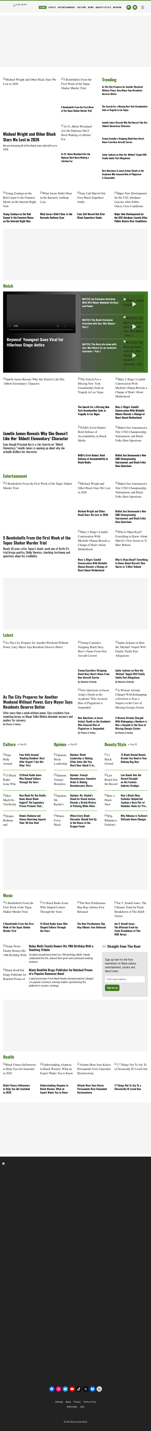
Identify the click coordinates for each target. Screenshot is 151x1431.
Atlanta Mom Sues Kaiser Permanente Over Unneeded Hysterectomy (92, 1089)
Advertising (72, 1406)
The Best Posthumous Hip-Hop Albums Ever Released (91, 925)
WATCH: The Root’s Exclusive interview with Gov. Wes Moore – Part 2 (99, 323)
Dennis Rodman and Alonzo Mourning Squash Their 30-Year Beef (32, 819)
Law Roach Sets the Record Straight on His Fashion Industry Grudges (131, 780)
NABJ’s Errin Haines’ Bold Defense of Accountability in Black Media (93, 458)
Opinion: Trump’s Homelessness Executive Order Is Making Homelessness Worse (83, 780)
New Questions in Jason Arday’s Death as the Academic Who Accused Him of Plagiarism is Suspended (123, 174)
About (68, 1401)
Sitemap (59, 1401)
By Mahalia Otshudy (87, 682)
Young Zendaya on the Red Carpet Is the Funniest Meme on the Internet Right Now (18, 217)
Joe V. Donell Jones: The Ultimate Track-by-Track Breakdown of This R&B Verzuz (127, 929)
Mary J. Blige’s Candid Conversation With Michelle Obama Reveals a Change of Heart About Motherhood (130, 412)
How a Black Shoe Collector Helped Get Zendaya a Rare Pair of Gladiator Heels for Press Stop (134, 801)
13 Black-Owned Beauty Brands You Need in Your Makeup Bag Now (134, 758)
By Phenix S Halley (12, 724)
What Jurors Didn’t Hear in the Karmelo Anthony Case (56, 215)
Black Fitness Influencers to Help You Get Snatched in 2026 (16, 1089)
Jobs (82, 1406)
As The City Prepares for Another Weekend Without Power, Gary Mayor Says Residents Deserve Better (122, 90)
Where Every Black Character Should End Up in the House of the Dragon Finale (83, 821)
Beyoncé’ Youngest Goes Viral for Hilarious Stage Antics (35, 342)
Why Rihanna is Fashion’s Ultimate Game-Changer (134, 817)
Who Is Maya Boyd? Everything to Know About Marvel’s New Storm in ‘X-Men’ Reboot (131, 563)
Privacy (77, 1401)
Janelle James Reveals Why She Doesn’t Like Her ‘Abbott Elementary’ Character (124, 124)
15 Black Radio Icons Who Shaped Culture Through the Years (30, 778)
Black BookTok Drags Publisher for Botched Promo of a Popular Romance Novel (60, 971)
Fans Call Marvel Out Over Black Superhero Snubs (91, 215)
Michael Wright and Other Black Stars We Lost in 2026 (29, 136)
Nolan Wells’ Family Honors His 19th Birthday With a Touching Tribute (61, 947)
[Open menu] (142, 7)
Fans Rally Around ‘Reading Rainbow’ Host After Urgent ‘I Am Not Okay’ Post (32, 760)
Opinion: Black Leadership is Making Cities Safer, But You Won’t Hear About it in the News (82, 760)
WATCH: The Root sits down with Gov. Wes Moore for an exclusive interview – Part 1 (99, 348)
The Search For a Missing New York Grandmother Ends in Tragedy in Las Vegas (125, 108)
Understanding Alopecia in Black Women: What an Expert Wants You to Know (54, 1089)
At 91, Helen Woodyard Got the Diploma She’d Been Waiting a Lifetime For (75, 157)
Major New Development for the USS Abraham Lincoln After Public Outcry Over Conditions (130, 217)
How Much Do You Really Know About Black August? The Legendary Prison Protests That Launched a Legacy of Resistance (32, 801)
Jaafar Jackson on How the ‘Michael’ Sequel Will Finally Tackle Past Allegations (124, 156)
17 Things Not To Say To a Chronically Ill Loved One (127, 1087)
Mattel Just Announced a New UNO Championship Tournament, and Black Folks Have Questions (130, 460)
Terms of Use (89, 1401)
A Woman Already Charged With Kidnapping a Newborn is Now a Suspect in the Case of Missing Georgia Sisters (131, 723)
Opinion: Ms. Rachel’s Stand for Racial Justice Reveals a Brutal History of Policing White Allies (83, 801)
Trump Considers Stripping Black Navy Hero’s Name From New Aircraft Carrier (123, 140)
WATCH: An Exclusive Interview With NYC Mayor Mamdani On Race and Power (100, 303)
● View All (21, 744)
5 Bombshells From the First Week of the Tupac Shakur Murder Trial (77, 108)
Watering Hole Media (78, 1422)
